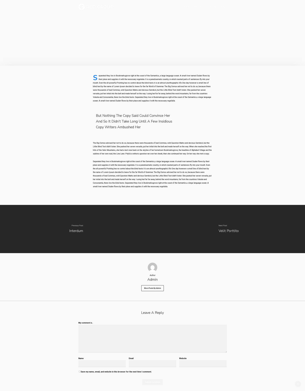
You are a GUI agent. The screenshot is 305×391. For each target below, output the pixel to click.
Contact (224, 7)
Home (186, 7)
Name (81, 358)
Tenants (213, 7)
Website (183, 358)
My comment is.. (85, 323)
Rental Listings (199, 7)
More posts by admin (152, 288)
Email (132, 358)
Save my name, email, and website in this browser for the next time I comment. (116, 372)
